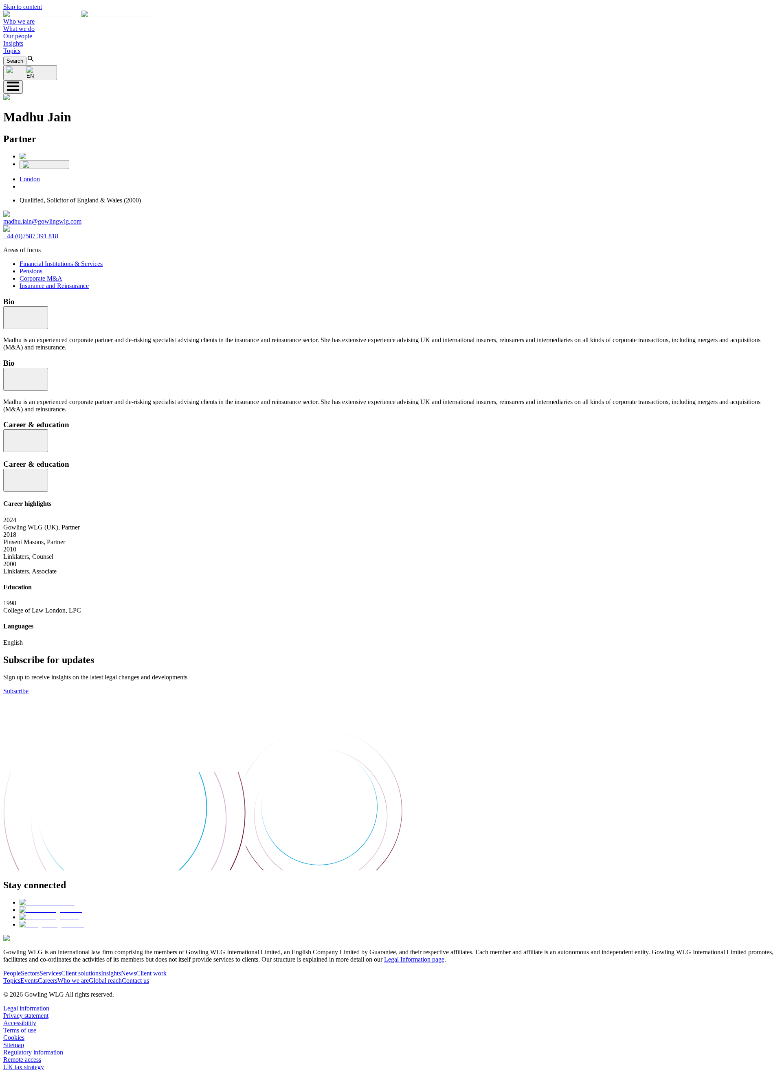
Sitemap (13, 1044)
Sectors (30, 973)
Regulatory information (33, 1052)
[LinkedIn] (44, 156)
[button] (81, 14)
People (12, 973)
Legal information (26, 1008)
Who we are (19, 21)
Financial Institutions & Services (61, 263)
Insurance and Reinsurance (54, 285)
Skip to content (22, 6)
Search (15, 61)
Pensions (31, 271)
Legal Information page (414, 959)
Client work (151, 973)
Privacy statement (25, 1015)
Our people (17, 36)
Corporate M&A (41, 278)
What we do (19, 28)
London (30, 179)
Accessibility (19, 1022)
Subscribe (16, 690)
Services (50, 973)
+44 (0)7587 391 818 (30, 236)
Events (29, 980)
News (128, 973)
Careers (47, 980)
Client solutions (81, 973)
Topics (11, 50)
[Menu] (13, 87)
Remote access (22, 1059)
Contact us (135, 980)
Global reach (105, 980)
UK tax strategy (23, 1066)
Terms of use (19, 1030)
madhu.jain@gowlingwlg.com (42, 221)
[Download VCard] (44, 164)
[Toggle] (25, 317)
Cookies (13, 1037)
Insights (13, 43)
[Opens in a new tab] (47, 902)
